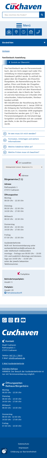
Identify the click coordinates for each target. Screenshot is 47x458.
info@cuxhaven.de (17, 358)
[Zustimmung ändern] (4, 451)
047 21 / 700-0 (15, 355)
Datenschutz (23, 444)
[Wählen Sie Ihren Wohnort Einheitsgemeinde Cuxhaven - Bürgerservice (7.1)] (23, 167)
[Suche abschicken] (42, 15)
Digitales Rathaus (10, 369)
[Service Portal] (9, 31)
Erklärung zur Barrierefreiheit (23, 451)
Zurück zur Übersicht (20, 62)
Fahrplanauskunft (14, 293)
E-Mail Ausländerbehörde (13, 363)
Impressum (23, 448)
